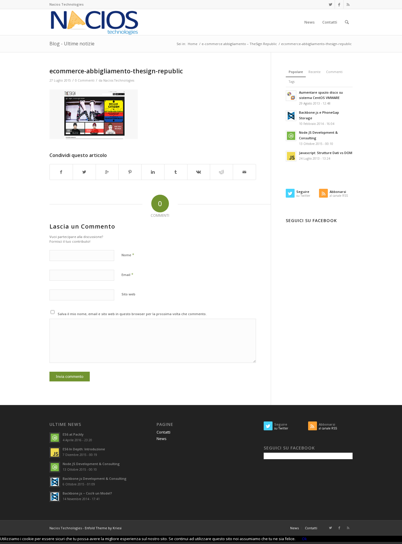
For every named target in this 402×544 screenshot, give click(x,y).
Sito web (128, 294)
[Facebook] (339, 4)
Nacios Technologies (118, 80)
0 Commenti (84, 80)
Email (127, 274)
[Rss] (348, 4)
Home (192, 44)
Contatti (163, 432)
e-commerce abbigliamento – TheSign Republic (239, 44)
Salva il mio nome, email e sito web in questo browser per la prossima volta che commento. (132, 314)
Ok (304, 538)
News (162, 438)
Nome (128, 254)
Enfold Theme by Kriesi (103, 528)
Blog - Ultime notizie (71, 43)
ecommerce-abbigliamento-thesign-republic (116, 71)
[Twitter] (330, 4)
